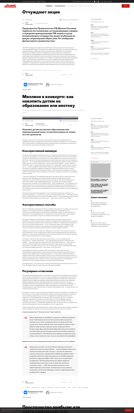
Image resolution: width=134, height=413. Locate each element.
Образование (85, 387)
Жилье (79, 387)
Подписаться (78, 1)
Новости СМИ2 (26, 89)
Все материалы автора (41, 23)
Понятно (128, 410)
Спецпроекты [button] (60, 6)
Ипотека (74, 387)
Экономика (57, 387)
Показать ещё (94, 58)
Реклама (80, 6)
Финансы (43, 387)
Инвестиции (50, 387)
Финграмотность (36, 387)
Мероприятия (71, 6)
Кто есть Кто (88, 6)
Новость (28, 387)
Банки (69, 387)
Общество (63, 387)
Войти (125, 6)
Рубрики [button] (49, 6)
